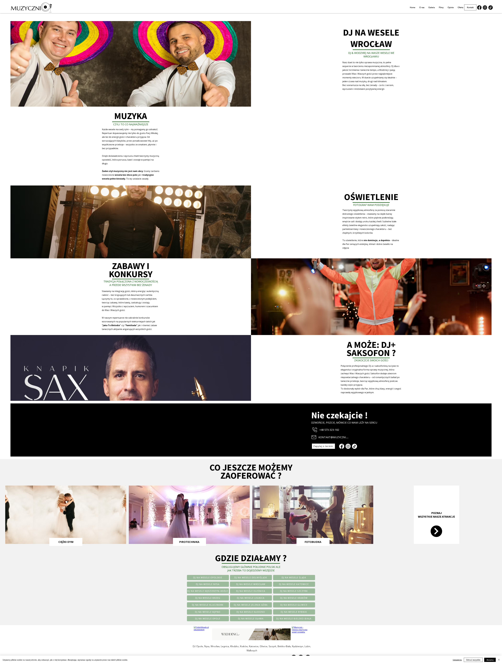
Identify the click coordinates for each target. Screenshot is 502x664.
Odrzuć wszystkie (473, 660)
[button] (460, 7)
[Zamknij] (498, 660)
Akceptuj (490, 660)
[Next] (436, 531)
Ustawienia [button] (457, 660)
